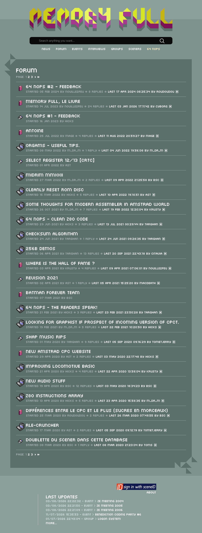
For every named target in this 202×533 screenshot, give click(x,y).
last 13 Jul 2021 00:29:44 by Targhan (128, 224)
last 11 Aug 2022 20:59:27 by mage (127, 135)
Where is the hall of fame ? (60, 263)
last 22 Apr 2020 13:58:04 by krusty (128, 371)
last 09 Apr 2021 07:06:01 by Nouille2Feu (134, 268)
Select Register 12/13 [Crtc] (60, 159)
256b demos (41, 248)
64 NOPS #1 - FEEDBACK (53, 115)
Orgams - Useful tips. (53, 145)
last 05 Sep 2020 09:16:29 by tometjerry (138, 341)
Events (77, 48)
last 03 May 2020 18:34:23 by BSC (125, 385)
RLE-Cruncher (42, 424)
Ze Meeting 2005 (110, 505)
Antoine (35, 130)
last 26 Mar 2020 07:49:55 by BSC (138, 415)
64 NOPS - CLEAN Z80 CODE (57, 218)
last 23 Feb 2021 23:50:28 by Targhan (128, 312)
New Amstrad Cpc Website (58, 351)
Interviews (97, 48)
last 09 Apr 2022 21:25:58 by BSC (133, 179)
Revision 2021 (42, 277)
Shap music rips (46, 336)
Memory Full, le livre (53, 101)
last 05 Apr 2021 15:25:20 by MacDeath (124, 283)
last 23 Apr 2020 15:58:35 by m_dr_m (129, 400)
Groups (117, 48)
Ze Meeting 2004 (111, 501)
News (46, 48)
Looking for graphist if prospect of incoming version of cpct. (102, 321)
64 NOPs (153, 48)
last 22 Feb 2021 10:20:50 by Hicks (129, 327)
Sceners (135, 48)
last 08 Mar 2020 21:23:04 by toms (124, 444)
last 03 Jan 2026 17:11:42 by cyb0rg (139, 106)
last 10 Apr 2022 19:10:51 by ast (125, 194)
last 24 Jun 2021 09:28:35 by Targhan (130, 238)
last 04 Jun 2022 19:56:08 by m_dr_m (133, 150)
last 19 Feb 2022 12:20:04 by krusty (132, 209)
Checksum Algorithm (52, 233)
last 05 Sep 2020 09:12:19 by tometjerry (130, 430)
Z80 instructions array (54, 395)
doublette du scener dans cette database (77, 439)
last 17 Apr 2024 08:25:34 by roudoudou (142, 91)
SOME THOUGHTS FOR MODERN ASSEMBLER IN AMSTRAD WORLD (98, 203)
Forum (61, 48)
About (151, 492)
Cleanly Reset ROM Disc (55, 189)
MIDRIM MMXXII (44, 174)
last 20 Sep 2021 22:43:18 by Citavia (134, 253)
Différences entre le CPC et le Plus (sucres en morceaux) (97, 410)
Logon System (109, 518)
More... (51, 523)
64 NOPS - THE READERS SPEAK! (62, 307)
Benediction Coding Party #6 (118, 514)
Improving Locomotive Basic (60, 365)
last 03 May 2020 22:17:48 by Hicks (125, 356)
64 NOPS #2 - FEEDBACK (54, 86)
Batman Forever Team (53, 292)
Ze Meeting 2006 (110, 509)
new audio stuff (46, 380)
